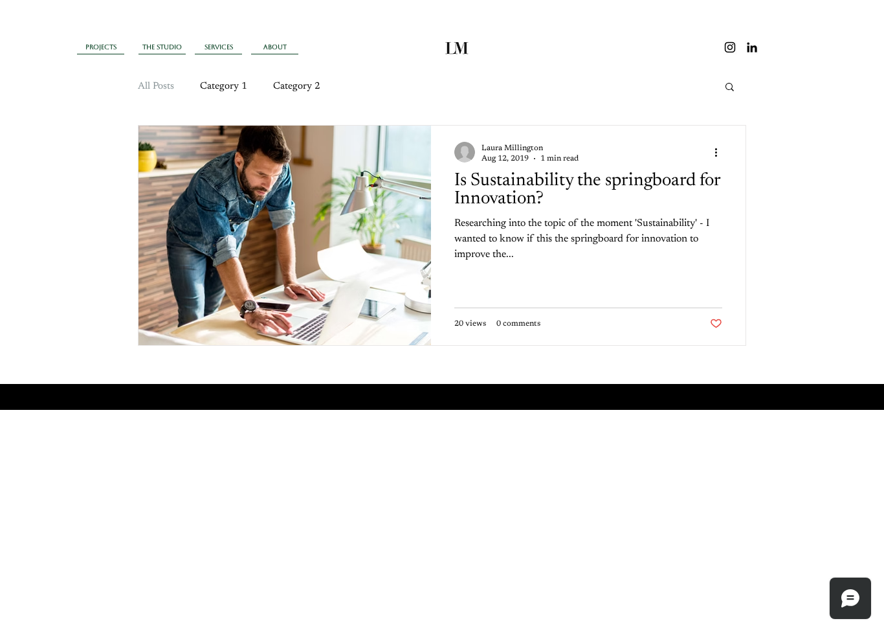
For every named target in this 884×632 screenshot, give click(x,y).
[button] (730, 88)
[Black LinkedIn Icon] (752, 47)
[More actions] (720, 152)
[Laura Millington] (730, 47)
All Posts (156, 86)
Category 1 (223, 86)
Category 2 (296, 86)
